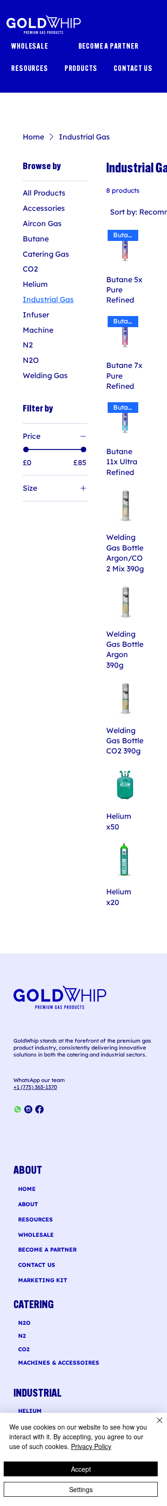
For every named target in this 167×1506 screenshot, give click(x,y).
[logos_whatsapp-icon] (17, 1109)
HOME (27, 1188)
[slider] (26, 449)
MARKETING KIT (42, 1280)
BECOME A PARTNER (47, 1249)
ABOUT (28, 1204)
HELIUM (30, 1410)
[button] (83, 69)
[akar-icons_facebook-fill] (39, 1109)
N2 (22, 1335)
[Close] (154, 1426)
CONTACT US (36, 1264)
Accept (81, 1469)
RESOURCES (35, 1219)
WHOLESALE (36, 1234)
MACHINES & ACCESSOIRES (58, 1362)
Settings (81, 1489)
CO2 (24, 1349)
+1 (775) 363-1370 (35, 1086)
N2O (24, 1322)
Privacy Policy (91, 1446)
